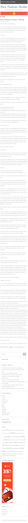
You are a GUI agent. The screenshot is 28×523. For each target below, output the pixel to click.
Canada (22, 430)
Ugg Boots (4, 411)
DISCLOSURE (4, 511)
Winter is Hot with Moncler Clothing (9, 373)
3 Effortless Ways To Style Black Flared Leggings (12, 368)
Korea (17, 439)
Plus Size (4, 408)
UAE (5, 448)
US (7, 451)
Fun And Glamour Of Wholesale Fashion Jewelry (12, 374)
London (24, 440)
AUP (13, 347)
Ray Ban (12, 445)
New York (22, 442)
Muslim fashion (5, 378)
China (15, 347)
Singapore (17, 445)
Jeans (3, 404)
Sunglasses (4, 409)
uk (10, 448)
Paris (3, 445)
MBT (19, 442)
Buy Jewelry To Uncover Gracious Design (10, 376)
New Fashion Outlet (14, 7)
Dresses (3, 397)
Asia (3, 430)
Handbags (4, 402)
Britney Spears (12, 430)
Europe (7, 436)
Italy (5, 440)
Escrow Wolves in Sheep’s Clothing (12, 19)
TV (3, 448)
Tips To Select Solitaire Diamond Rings (10, 380)
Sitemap (4, 514)
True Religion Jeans (23, 445)
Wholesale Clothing (6, 413)
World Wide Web (12, 455)
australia (6, 430)
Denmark (3, 436)
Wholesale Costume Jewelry (12, 453)
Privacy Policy (4, 513)
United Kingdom (15, 448)
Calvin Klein (18, 430)
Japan (8, 440)
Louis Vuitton (13, 442)
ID (19, 436)
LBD (21, 439)
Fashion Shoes (5, 401)
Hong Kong (16, 436)
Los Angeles (5, 442)
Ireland (3, 439)
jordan (14, 439)
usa (9, 451)
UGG (7, 448)
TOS (25, 347)
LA (19, 439)
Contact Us (4, 509)
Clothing (6, 347)
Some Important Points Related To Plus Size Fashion (13, 388)
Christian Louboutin (19, 433)
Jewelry (3, 406)
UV (12, 451)
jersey (11, 439)
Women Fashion (5, 414)
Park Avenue (8, 445)
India (23, 436)
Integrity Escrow (20, 347)
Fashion (3, 399)
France (12, 437)
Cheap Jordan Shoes (6, 433)
